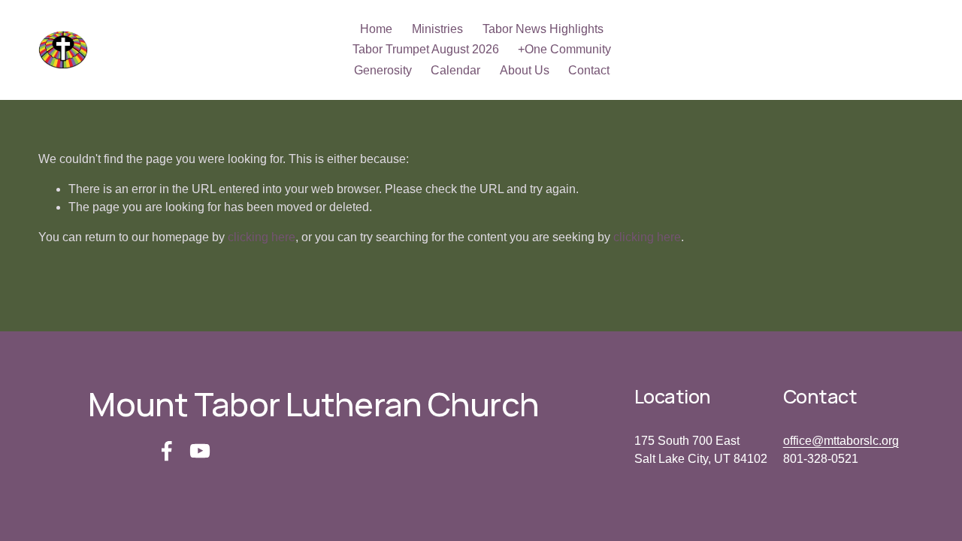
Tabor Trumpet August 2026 (425, 49)
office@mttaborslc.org (841, 440)
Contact (589, 70)
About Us (524, 70)
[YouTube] (199, 450)
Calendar (455, 70)
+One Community (564, 49)
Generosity (383, 70)
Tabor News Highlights (543, 29)
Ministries (437, 29)
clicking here (261, 237)
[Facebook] (166, 450)
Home (376, 29)
